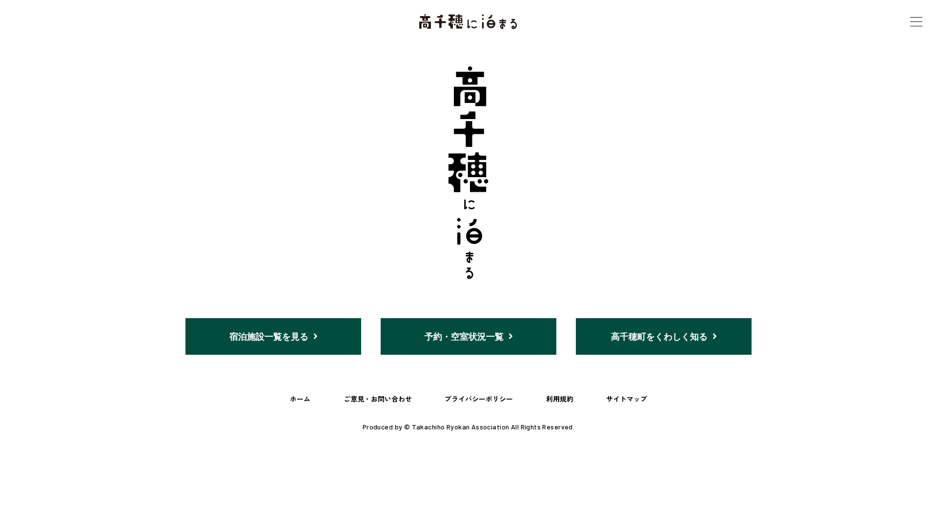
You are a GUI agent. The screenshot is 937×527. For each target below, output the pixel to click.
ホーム (300, 399)
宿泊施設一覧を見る (268, 336)
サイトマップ (626, 399)
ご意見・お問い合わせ (378, 399)
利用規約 (559, 399)
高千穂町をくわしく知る (659, 336)
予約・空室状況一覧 (464, 336)
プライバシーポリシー (479, 399)
